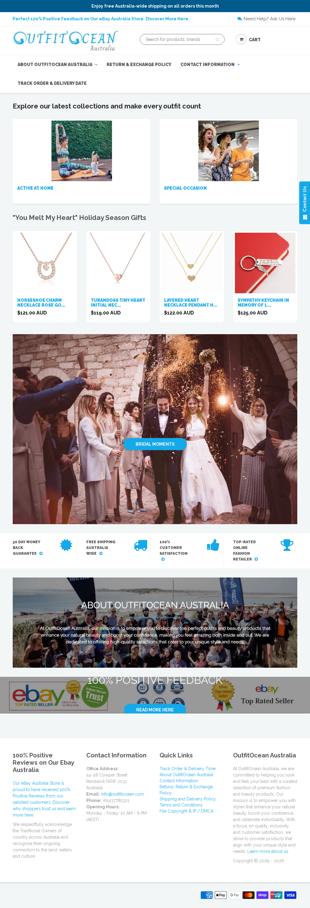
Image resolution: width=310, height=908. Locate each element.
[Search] (217, 40)
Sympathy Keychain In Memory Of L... (263, 303)
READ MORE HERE (155, 709)
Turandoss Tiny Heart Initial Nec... (118, 303)
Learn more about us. (268, 851)
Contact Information (207, 64)
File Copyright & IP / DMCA (186, 811)
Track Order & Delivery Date (52, 83)
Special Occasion (185, 188)
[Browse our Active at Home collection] (81, 150)
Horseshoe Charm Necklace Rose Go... (41, 303)
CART (255, 39)
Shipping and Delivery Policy (188, 799)
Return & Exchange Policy (139, 64)
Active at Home (35, 188)
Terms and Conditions (181, 805)
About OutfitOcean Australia (55, 64)
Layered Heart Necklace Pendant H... (190, 303)
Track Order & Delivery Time (188, 768)
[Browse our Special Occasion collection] (228, 150)
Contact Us (304, 200)
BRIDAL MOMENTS (155, 443)
